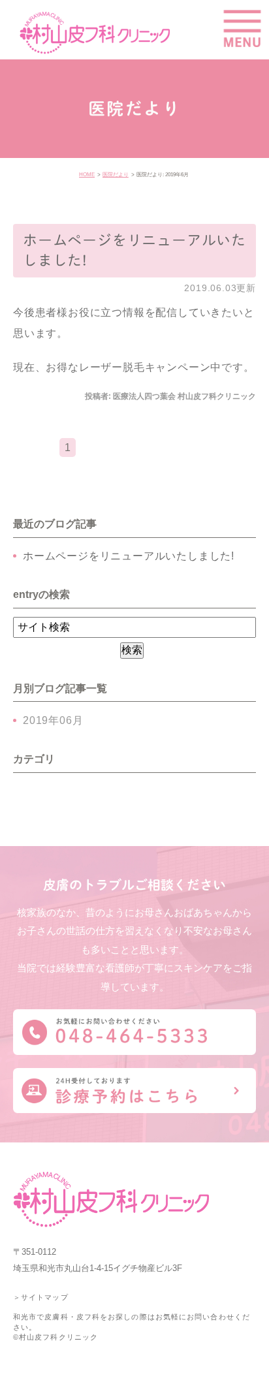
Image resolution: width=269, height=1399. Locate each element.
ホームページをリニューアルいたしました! (128, 555)
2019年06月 (53, 720)
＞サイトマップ (41, 1297)
